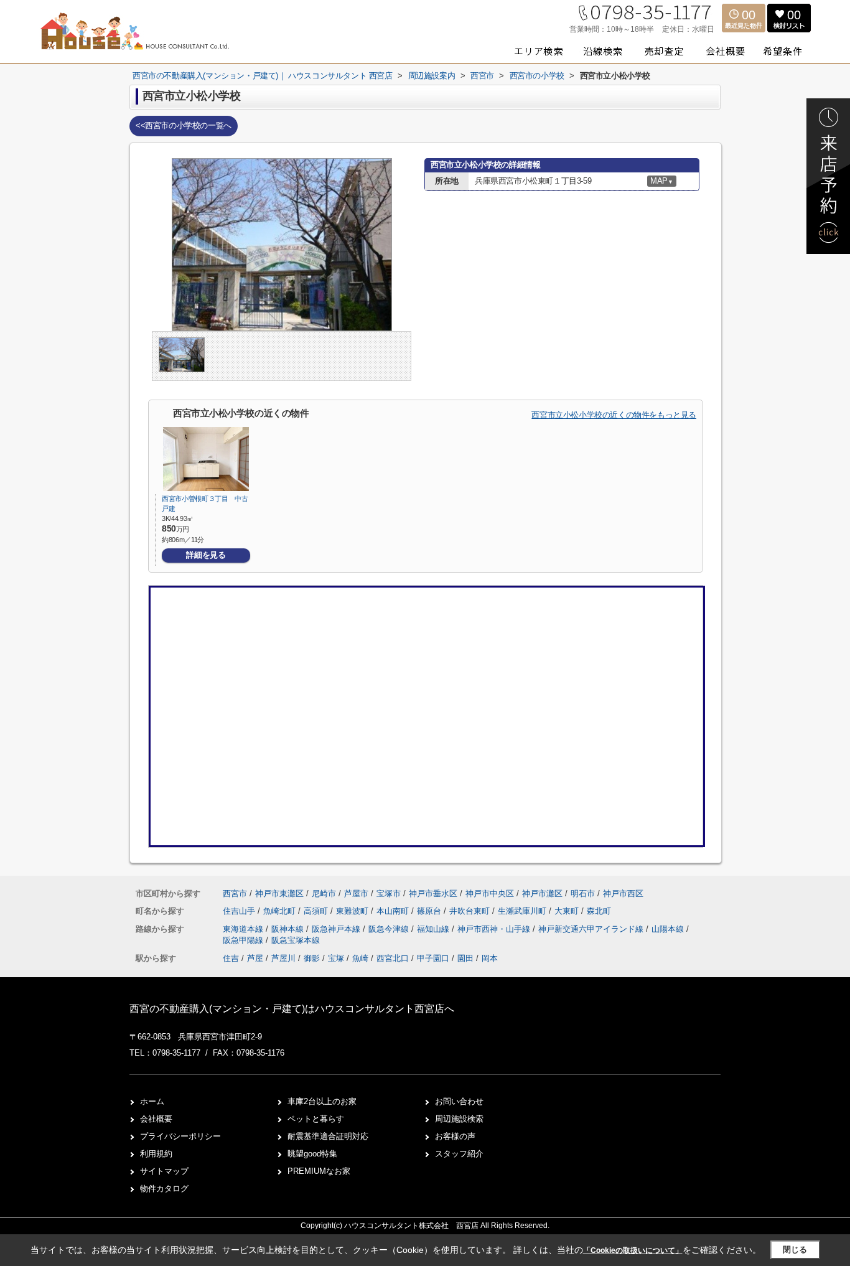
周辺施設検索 (459, 1118)
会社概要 (156, 1118)
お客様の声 (455, 1136)
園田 (465, 958)
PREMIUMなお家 (318, 1171)
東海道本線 (244, 929)
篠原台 (430, 911)
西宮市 (235, 893)
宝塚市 (388, 893)
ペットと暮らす (315, 1118)
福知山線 (434, 929)
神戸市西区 (623, 893)
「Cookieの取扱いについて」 (633, 1250)
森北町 (599, 911)
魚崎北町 (280, 911)
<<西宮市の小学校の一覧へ (183, 125)
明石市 (583, 893)
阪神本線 (288, 929)
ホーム (152, 1101)
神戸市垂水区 (433, 893)
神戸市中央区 (489, 893)
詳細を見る (205, 555)
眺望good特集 (312, 1153)
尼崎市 (324, 893)
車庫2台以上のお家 (322, 1101)
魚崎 (360, 958)
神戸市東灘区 (279, 893)
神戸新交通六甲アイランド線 (592, 929)
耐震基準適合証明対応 (327, 1136)
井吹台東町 (470, 911)
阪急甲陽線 (244, 940)
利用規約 (156, 1153)
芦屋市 (356, 893)
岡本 (490, 958)
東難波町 (353, 911)
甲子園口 (433, 958)
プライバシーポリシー (180, 1136)
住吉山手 (240, 911)
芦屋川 (283, 958)
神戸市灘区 (542, 893)
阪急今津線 (389, 929)
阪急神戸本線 (337, 929)
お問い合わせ (459, 1101)
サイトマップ (164, 1171)
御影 (312, 958)
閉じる (795, 1249)
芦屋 (255, 958)
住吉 (231, 958)
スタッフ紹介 (459, 1153)
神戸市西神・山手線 (495, 929)
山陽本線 (669, 929)
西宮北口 (392, 958)
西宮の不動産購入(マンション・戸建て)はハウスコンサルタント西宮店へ (291, 1008)
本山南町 (393, 911)
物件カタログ (164, 1188)
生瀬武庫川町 (523, 911)
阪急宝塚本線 (295, 940)
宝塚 (336, 958)
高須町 (317, 911)
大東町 (567, 911)
